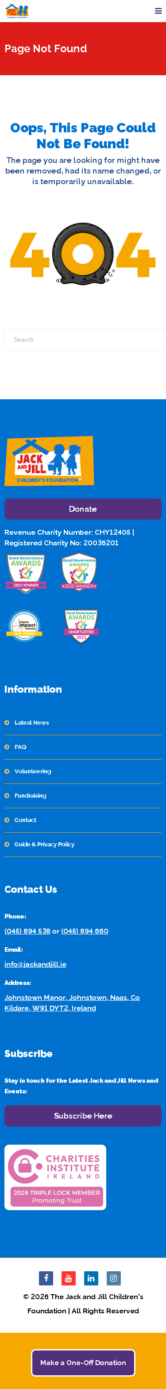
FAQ (20, 747)
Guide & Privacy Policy (44, 844)
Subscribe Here (83, 1115)
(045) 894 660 (84, 931)
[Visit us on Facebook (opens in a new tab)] (46, 1278)
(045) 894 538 (27, 931)
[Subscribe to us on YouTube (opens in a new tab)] (69, 1278)
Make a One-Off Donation (83, 1362)
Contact (25, 820)
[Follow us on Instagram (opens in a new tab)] (114, 1278)
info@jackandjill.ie (35, 964)
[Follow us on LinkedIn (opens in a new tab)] (91, 1278)
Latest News (32, 722)
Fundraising (30, 795)
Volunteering (33, 771)
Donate (83, 508)
